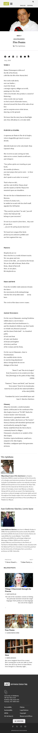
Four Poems (9, 630)
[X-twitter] (17, 726)
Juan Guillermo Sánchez (11, 509)
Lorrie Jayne (28, 509)
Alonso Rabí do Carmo (13, 633)
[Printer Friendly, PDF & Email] (28, 57)
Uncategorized (19, 39)
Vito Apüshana (20, 46)
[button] (33, 1)
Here (7, 655)
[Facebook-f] (12, 726)
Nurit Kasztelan (11, 594)
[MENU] (13, 4)
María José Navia (11, 658)
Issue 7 (19, 36)
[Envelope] (25, 726)
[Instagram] (21, 726)
